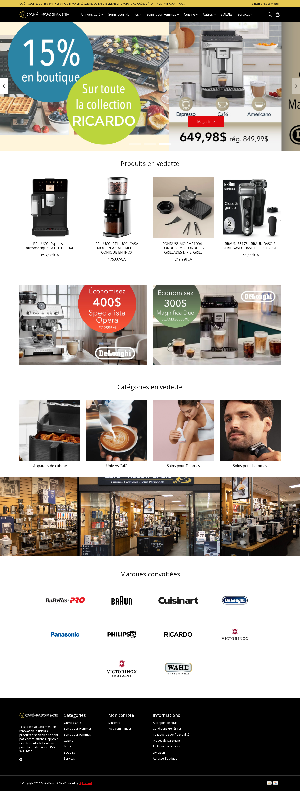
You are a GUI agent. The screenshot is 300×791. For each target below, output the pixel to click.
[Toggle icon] (270, 14)
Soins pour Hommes (250, 465)
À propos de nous (165, 723)
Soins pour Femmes (183, 465)
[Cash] (269, 783)
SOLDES (227, 14)
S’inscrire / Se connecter (265, 4)
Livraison (159, 752)
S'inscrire (114, 723)
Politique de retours (166, 746)
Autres (68, 746)
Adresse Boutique (165, 758)
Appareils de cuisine (50, 465)
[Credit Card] (275, 783)
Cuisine (68, 740)
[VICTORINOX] (234, 635)
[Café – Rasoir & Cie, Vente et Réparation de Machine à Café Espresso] (44, 14)
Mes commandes (120, 728)
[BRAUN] (121, 601)
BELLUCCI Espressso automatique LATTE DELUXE (50, 245)
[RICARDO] (178, 635)
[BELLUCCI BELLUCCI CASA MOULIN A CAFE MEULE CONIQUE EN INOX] (116, 207)
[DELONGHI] (234, 601)
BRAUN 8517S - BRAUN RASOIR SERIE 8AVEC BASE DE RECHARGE (250, 245)
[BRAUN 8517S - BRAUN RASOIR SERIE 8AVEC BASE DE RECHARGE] (250, 207)
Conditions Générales (167, 728)
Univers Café (116, 465)
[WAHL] (178, 669)
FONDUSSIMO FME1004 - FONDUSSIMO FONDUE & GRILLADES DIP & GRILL (183, 247)
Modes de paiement (166, 740)
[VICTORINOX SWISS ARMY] (121, 669)
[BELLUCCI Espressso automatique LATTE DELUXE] (49, 207)
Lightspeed (85, 783)
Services (69, 758)
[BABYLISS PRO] (65, 601)
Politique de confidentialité (171, 734)
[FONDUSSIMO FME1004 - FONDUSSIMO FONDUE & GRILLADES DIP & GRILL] (183, 207)
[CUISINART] (178, 601)
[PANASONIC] (65, 635)
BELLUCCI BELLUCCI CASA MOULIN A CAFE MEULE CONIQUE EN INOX (116, 247)
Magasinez (37, 121)
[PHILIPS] (121, 635)
